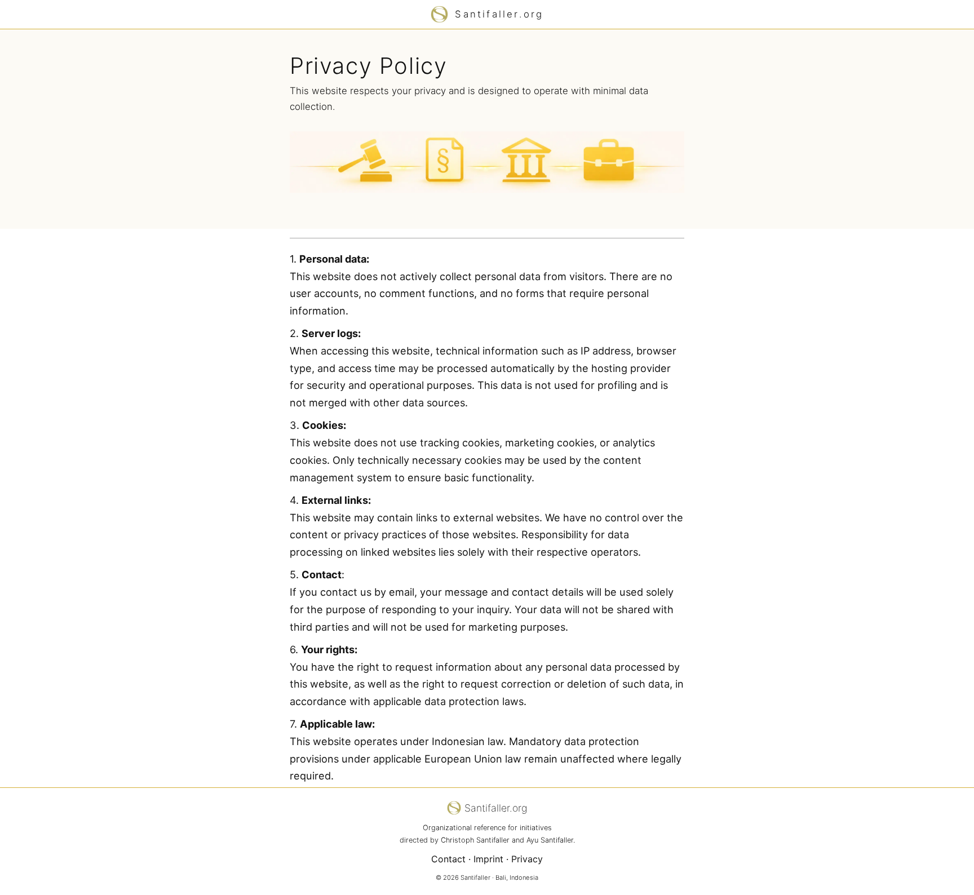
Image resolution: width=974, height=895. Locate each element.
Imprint (488, 859)
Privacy (527, 859)
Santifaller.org (499, 14)
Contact (448, 859)
